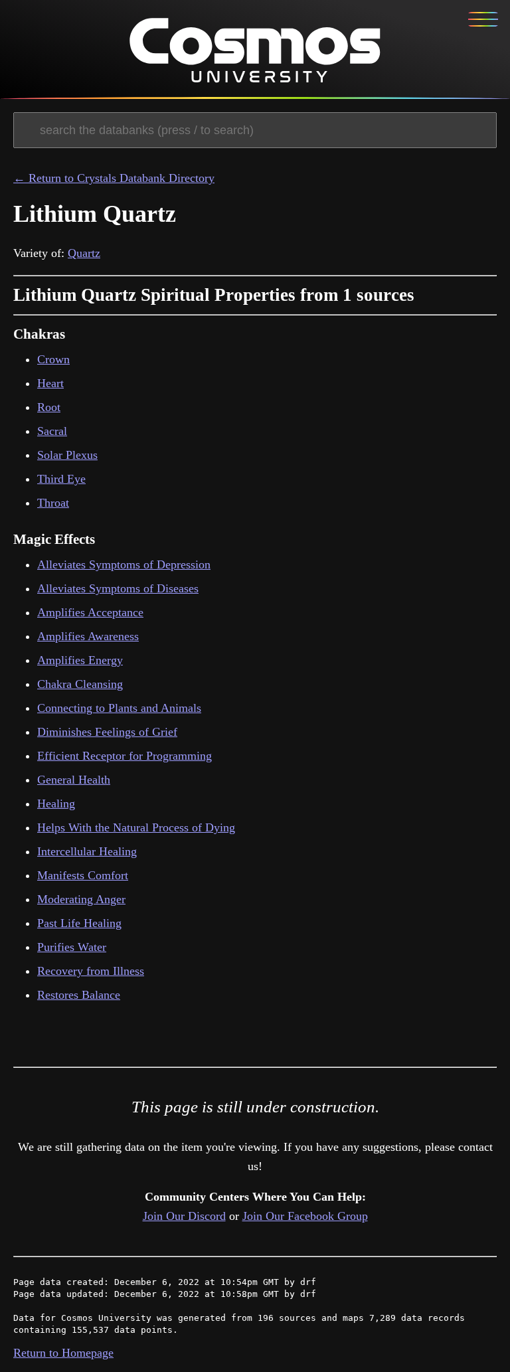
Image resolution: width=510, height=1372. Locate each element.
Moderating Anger (81, 899)
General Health (73, 779)
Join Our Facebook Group (305, 1216)
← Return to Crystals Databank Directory (113, 178)
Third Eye (61, 478)
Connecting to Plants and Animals (119, 708)
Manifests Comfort (82, 875)
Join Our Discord (184, 1216)
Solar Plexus (67, 455)
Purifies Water (71, 947)
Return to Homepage (63, 1352)
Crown (53, 359)
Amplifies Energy (80, 660)
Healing (56, 803)
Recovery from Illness (90, 971)
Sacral (52, 431)
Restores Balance (78, 994)
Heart (50, 383)
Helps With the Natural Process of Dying (136, 827)
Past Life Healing (79, 923)
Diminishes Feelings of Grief (107, 731)
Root (48, 407)
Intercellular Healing (87, 851)
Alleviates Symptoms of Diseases (118, 588)
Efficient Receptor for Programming (124, 755)
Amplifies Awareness (88, 636)
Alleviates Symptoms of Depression (124, 564)
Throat (53, 502)
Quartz (84, 253)
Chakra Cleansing (80, 684)
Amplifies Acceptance (90, 612)
